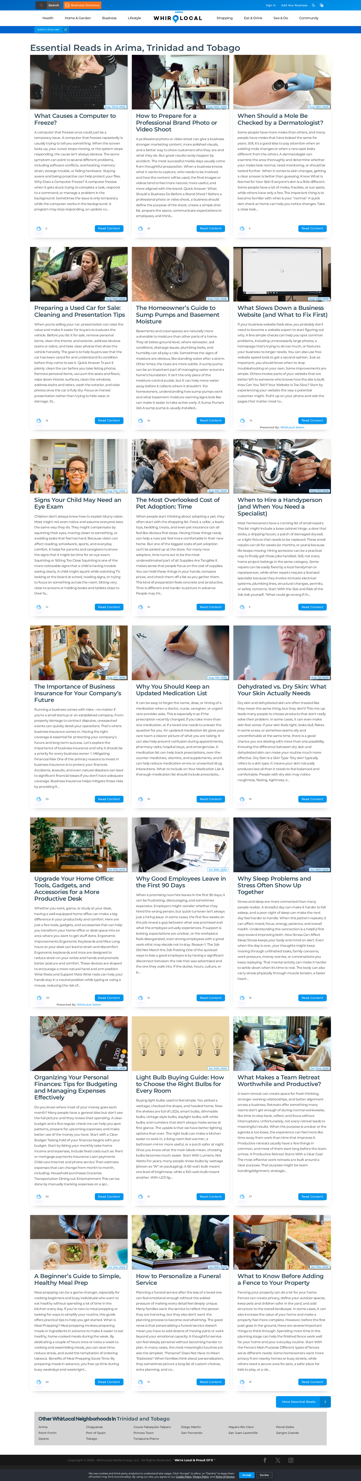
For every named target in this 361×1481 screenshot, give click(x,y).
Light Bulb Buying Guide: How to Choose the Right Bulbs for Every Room (180, 1084)
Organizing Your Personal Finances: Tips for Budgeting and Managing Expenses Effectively (75, 1087)
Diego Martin (191, 1427)
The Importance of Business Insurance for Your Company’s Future (77, 693)
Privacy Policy (201, 1476)
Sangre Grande (287, 1433)
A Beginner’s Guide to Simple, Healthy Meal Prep (77, 1279)
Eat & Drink (253, 18)
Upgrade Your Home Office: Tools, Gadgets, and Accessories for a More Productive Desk (74, 888)
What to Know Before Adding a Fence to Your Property (281, 1279)
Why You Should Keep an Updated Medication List (172, 690)
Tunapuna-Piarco (146, 1439)
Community (308, 18)
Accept (247, 1475)
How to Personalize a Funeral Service (178, 1279)
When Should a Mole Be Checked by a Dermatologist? (280, 119)
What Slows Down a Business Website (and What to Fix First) (283, 311)
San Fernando (191, 1433)
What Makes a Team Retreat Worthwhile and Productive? (279, 1080)
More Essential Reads (298, 1402)
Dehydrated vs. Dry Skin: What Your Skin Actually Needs (282, 690)
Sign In (271, 5)
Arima (42, 1427)
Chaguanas (94, 1427)
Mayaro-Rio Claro (241, 1427)
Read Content (109, 228)
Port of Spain (96, 1433)
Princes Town (143, 1433)
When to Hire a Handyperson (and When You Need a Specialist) (280, 506)
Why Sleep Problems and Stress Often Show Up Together (274, 885)
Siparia (43, 1439)
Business (109, 18)
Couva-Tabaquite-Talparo (152, 1427)
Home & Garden (78, 18)
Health (47, 18)
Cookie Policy (184, 1476)
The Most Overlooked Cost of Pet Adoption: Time (178, 503)
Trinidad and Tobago (143, 1419)
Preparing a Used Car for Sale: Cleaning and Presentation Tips (79, 311)
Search (53, 5)
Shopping (225, 18)
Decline (264, 1475)
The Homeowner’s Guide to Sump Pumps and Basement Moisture (178, 314)
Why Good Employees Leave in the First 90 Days (181, 882)
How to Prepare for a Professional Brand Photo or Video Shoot (176, 122)
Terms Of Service (225, 1476)
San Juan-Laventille (243, 1433)
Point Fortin (47, 1433)
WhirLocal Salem (292, 427)
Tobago (91, 1439)
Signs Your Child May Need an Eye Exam (77, 503)
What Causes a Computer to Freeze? (75, 119)
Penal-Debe (285, 1427)
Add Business (294, 5)
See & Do (280, 18)
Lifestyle (134, 18)
